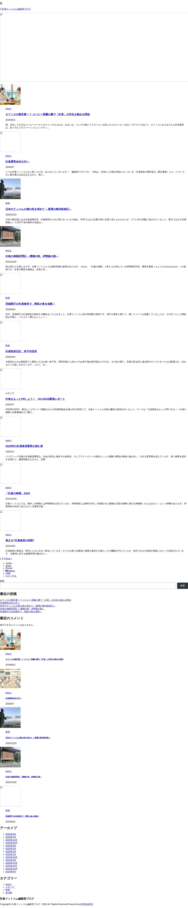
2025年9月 (11, 846)
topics (8, 884)
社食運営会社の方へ (17, 161)
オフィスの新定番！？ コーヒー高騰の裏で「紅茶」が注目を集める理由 (48, 114)
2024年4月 (11, 860)
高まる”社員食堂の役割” (20, 540)
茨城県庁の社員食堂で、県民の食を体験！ (30, 303)
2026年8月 (11, 834)
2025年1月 (11, 854)
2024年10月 (11, 857)
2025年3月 (11, 848)
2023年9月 (11, 872)
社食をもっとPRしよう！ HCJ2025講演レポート (35, 398)
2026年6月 (11, 837)
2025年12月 (11, 840)
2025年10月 (11, 843)
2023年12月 (11, 863)
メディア (10, 887)
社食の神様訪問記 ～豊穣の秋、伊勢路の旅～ (32, 256)
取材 (8, 890)
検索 (2, 581)
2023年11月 (11, 866)
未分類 (9, 893)
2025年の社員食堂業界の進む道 (24, 446)
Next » (8, 558)
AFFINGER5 (86, 904)
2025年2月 (11, 851)
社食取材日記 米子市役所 (21, 351)
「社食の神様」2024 (18, 493)
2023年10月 (11, 869)
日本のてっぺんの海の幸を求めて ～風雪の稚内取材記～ (39, 209)
